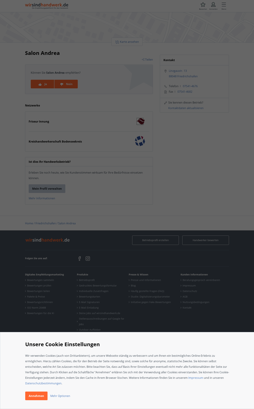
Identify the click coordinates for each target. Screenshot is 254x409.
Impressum (195, 378)
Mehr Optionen (60, 396)
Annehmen (36, 396)
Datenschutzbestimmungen (43, 383)
